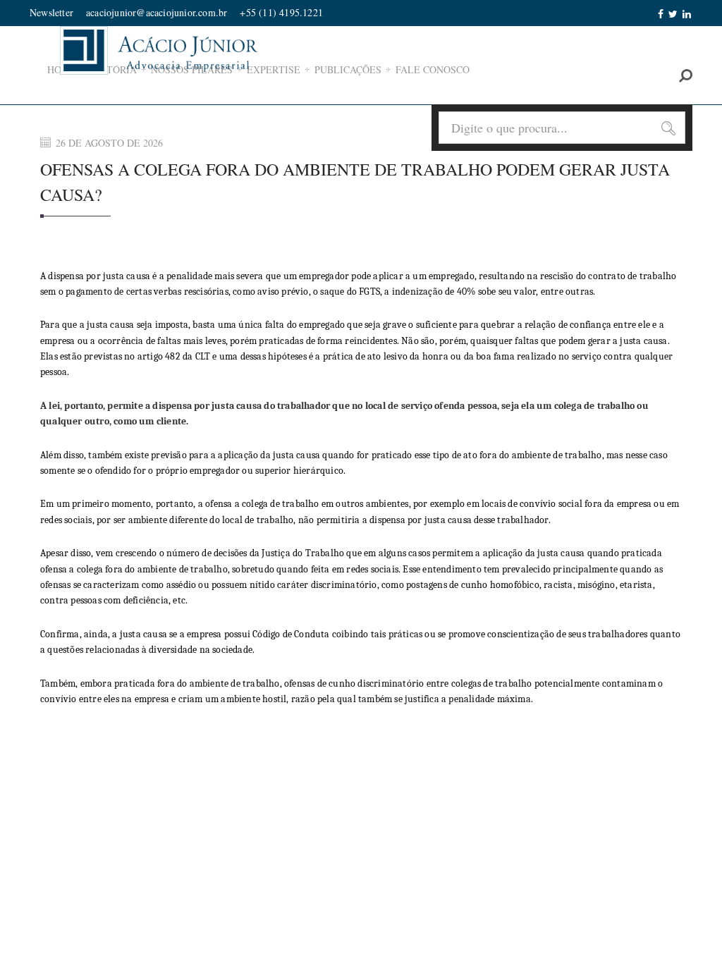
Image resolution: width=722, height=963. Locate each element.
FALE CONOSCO (433, 69)
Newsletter (51, 12)
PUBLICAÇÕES (347, 69)
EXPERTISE (273, 69)
